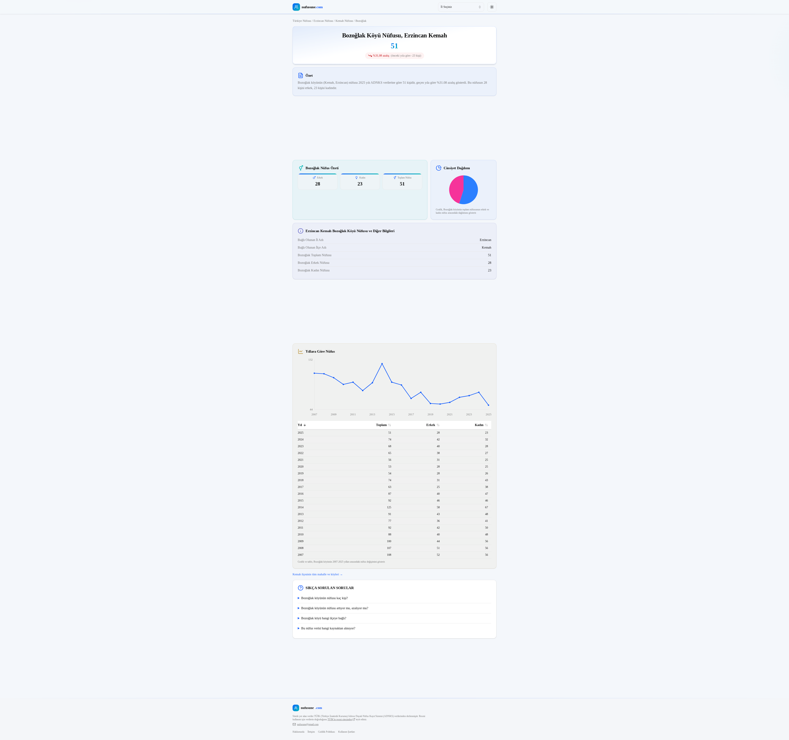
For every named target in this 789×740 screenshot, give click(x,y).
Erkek (430, 425)
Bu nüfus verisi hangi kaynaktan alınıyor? (328, 628)
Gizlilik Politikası (326, 731)
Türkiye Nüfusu (302, 20)
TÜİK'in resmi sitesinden (340, 719)
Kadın (479, 425)
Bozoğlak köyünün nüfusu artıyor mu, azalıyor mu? (334, 608)
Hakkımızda (298, 731)
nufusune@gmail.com (307, 724)
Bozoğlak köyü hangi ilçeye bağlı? (323, 618)
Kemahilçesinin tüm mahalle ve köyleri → (318, 574)
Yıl (300, 425)
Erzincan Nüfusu (323, 20)
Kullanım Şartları (346, 731)
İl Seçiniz (446, 6)
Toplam (381, 425)
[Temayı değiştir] (491, 7)
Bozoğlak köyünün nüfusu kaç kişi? (324, 598)
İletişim (311, 731)
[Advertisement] (394, 128)
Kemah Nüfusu (344, 20)
